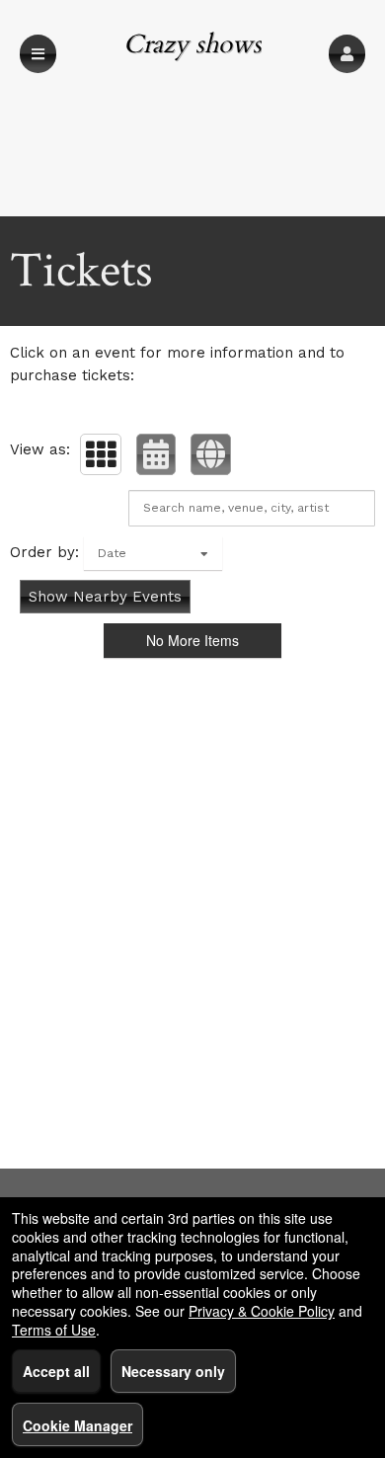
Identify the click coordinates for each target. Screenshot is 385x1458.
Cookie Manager (77, 1425)
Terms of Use (54, 1329)
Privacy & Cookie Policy (262, 1311)
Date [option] (112, 553)
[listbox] (153, 553)
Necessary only (173, 1371)
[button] (347, 54)
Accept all (56, 1371)
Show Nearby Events (105, 597)
